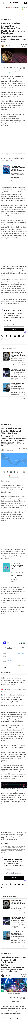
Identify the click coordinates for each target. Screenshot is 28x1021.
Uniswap (19, 154)
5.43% (22, 726)
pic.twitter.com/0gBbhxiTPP (10, 702)
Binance (11, 503)
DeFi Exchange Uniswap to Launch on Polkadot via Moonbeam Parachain (18, 168)
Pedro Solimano (10, 45)
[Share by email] (11, 68)
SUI (5, 512)
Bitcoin (3, 607)
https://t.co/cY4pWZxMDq (14, 699)
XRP (24, 7)
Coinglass (4, 752)
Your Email (7, 321)
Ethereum (4, 611)
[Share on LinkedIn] (7, 68)
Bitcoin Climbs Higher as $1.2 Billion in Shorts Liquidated (17, 385)
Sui (2, 549)
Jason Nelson (9, 975)
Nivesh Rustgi (9, 450)
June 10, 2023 (19, 705)
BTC (2, 7)
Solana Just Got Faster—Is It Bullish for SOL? (18, 369)
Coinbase (19, 503)
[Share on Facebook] (14, 68)
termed (14, 507)
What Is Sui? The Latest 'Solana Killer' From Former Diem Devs (17, 566)
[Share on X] (4, 68)
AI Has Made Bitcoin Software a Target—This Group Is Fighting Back (18, 354)
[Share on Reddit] (17, 68)
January (10, 1009)
